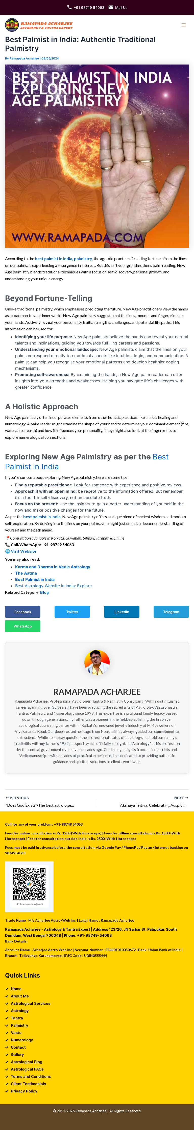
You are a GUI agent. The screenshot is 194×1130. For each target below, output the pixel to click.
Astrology (20, 1010)
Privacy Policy (24, 1091)
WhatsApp (23, 626)
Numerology (22, 1040)
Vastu (16, 1032)
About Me (20, 996)
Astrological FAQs (27, 1069)
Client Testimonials (28, 1083)
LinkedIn (121, 612)
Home (16, 988)
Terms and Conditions (31, 1076)
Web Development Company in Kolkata (122, 1117)
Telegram (171, 612)
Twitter (72, 612)
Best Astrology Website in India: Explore (53, 585)
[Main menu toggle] (183, 25)
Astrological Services (30, 1003)
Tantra (17, 1018)
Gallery (17, 1054)
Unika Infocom (74, 1117)
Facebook (22, 612)
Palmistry (19, 1025)
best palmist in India (42, 516)
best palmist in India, (53, 258)
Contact (18, 1047)
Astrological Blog (26, 1061)
